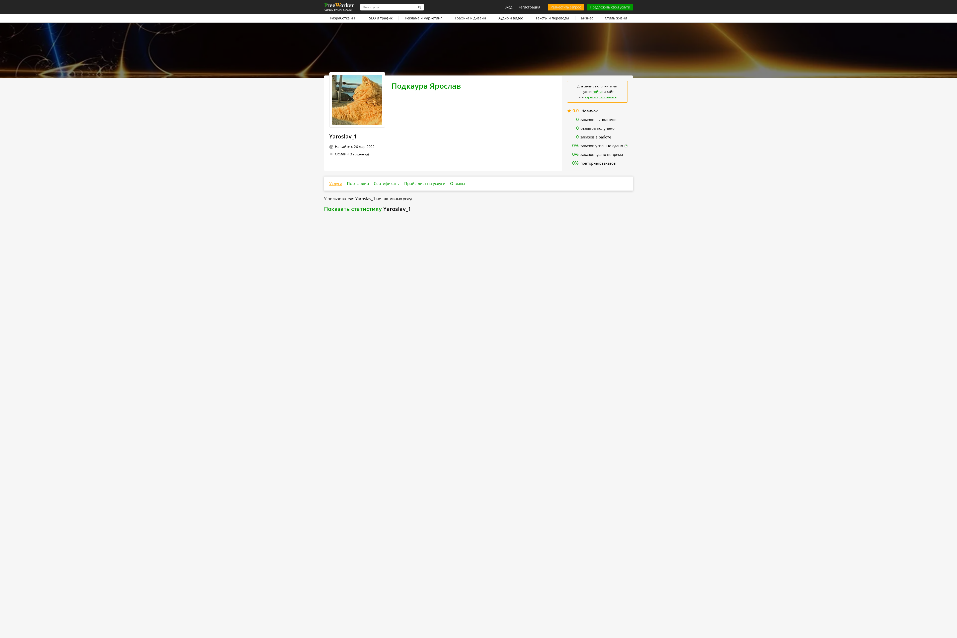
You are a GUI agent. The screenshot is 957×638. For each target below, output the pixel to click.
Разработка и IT (343, 18)
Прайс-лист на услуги (424, 183)
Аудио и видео (510, 18)
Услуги (335, 183)
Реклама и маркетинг (423, 18)
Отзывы (457, 183)
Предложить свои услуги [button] (610, 7)
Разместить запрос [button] (566, 7)
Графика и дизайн (470, 18)
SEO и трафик (381, 18)
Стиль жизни (616, 18)
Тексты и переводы (552, 18)
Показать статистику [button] (353, 208)
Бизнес (587, 18)
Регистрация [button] (529, 7)
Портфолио (358, 183)
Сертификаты (386, 183)
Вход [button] (508, 7)
